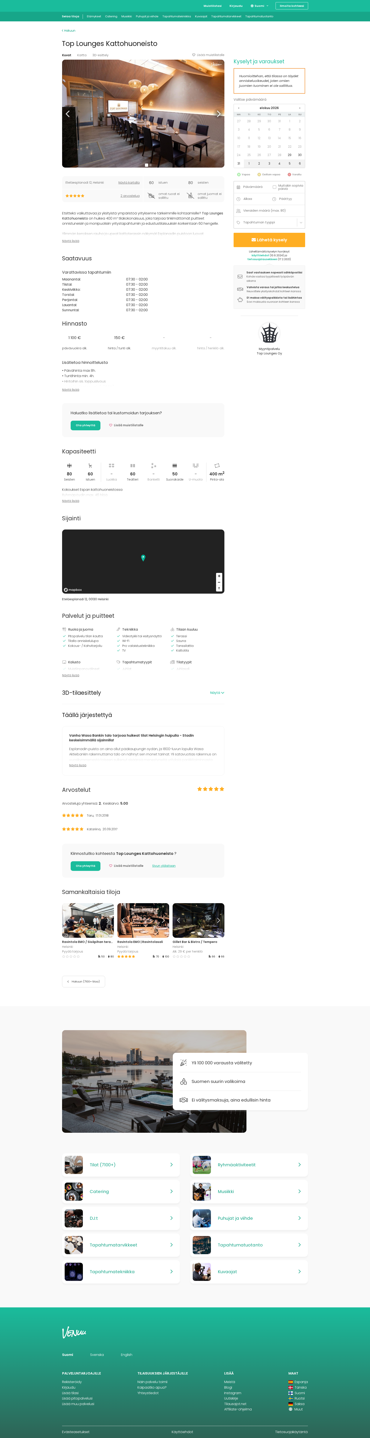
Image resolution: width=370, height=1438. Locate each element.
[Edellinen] (68, 920)
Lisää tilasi (70, 1393)
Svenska (97, 1354)
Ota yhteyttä (85, 425)
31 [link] (279, 121)
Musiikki (126, 16)
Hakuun (69, 30)
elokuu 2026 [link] (269, 108)
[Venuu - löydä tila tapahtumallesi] (70, 5)
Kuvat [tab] (66, 55)
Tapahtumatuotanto (259, 16)
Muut (298, 1409)
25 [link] (249, 155)
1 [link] (289, 121)
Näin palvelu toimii (152, 1381)
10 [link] (238, 138)
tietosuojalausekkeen (262, 259)
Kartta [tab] (82, 55)
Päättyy (285, 198)
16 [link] (299, 138)
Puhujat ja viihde (147, 16)
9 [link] (300, 129)
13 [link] (269, 138)
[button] (68, 113)
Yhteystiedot (148, 1393)
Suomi (259, 6)
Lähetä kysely (272, 240)
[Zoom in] (219, 576)
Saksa (299, 1403)
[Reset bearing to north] (219, 588)
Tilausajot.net (235, 1403)
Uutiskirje (231, 1398)
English (126, 1354)
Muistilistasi (213, 6)
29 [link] (259, 121)
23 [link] (299, 147)
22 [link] (289, 147)
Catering (111, 16)
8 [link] (290, 129)
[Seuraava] (107, 920)
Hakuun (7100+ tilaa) (85, 981)
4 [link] (249, 129)
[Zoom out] (219, 582)
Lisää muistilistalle (210, 55)
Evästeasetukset (76, 1431)
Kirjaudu (236, 6)
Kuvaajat (201, 16)
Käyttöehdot (182, 1431)
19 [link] (259, 147)
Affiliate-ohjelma (238, 1409)
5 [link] (259, 129)
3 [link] (239, 129)
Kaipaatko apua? (152, 1387)
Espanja (301, 1381)
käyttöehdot (260, 255)
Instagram (232, 1393)
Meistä (229, 1381)
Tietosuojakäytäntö (291, 1431)
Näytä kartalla (129, 182)
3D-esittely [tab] (100, 55)
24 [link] (239, 155)
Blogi (228, 1387)
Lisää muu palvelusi (78, 1403)
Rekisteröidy (72, 1381)
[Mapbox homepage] (72, 589)
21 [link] (279, 147)
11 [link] (249, 138)
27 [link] (239, 121)
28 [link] (249, 121)
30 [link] (269, 121)
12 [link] (259, 138)
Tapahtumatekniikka (177, 16)
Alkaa (247, 198)
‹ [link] (238, 108)
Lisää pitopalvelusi (77, 1398)
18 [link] (249, 147)
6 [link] (269, 129)
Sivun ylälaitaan (164, 866)
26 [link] (259, 155)
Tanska (300, 1387)
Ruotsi (299, 1398)
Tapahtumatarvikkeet (226, 16)
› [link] (299, 108)
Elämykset (94, 16)
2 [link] (300, 121)
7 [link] (279, 129)
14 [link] (279, 138)
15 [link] (289, 138)
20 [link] (269, 147)
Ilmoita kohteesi (292, 6)
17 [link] (238, 147)
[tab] (143, 693)
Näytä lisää (70, 241)
